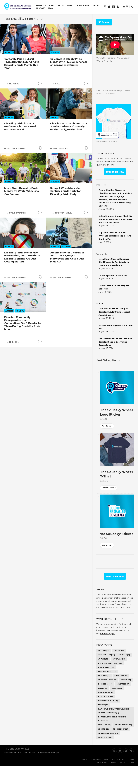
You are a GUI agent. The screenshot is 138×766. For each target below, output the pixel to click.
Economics (105, 684)
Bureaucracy (106, 667)
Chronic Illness (107, 680)
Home (84, 760)
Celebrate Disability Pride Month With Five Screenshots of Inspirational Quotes (68, 62)
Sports (103, 729)
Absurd (118, 651)
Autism (103, 659)
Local (54, 117)
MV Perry (14, 84)
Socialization (123, 725)
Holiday (9, 53)
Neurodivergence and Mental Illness (112, 719)
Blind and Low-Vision (110, 663)
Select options (109, 488)
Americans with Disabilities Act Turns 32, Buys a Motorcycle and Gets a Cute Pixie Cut (67, 257)
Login (131, 762)
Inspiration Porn (108, 701)
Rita (57, 84)
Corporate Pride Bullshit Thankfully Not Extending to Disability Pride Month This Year (21, 64)
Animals (124, 655)
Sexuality (104, 725)
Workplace (105, 737)
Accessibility (106, 655)
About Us (108, 760)
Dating (126, 680)
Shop (96, 5)
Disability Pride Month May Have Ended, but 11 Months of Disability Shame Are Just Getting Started (22, 257)
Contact (41, 8)
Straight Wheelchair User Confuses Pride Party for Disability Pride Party (65, 191)
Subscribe (96, 760)
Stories (40, 5)
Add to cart (107, 426)
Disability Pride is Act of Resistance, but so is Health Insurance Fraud (21, 126)
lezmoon (14, 342)
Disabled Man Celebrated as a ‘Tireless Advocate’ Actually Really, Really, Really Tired (68, 126)
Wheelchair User (108, 733)
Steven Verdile (17, 148)
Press (61, 5)
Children (104, 676)
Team (50, 8)
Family (103, 688)
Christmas (120, 676)
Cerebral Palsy (107, 671)
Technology (120, 729)
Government (105, 692)
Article (55, 246)
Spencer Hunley (63, 213)
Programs (83, 5)
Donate (70, 5)
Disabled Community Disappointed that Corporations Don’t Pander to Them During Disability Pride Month (22, 323)
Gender (117, 688)
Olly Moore (61, 148)
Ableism (103, 651)
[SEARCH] (131, 7)
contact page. (107, 633)
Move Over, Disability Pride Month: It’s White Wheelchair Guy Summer (22, 191)
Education (123, 684)
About (52, 5)
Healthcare (105, 696)
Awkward (119, 659)
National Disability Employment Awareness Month (113, 711)
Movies (103, 705)
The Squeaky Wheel (16, 749)
